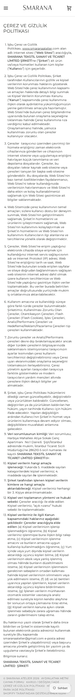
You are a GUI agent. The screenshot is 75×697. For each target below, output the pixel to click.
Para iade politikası (18, 689)
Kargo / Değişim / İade (42, 682)
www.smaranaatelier (37, 48)
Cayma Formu (13, 682)
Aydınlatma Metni (55, 678)
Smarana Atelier (19, 678)
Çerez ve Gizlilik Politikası (24, 685)
